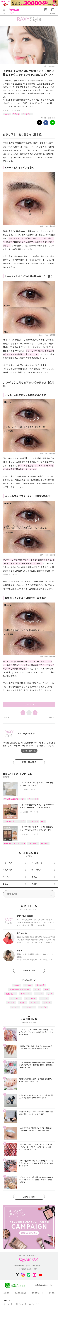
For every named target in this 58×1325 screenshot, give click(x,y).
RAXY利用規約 (19, 1266)
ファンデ (15, 1007)
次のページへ (29, 704)
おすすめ (28, 985)
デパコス (47, 1003)
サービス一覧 (8, 1304)
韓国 (46, 989)
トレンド (39, 994)
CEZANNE (44, 843)
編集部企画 (40, 985)
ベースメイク (37, 862)
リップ (50, 994)
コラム (5, 884)
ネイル (34, 876)
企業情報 (6, 1293)
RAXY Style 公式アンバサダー (14, 799)
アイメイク (16, 110)
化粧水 (22, 1003)
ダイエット (34, 1003)
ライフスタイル (29, 1007)
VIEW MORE (29, 970)
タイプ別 (43, 1007)
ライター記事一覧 (29, 751)
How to (7, 114)
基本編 (37, 989)
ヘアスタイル (15, 998)
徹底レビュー (10, 994)
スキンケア (7, 862)
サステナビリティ (34, 1304)
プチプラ (44, 998)
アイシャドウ (33, 799)
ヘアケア (6, 876)
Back (6, 717)
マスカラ (16, 114)
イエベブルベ (30, 998)
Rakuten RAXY (14, 11)
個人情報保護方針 (20, 1293)
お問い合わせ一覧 (20, 1304)
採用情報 (51, 1293)
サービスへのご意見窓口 (34, 1266)
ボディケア (36, 869)
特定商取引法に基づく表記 (28, 1269)
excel (43, 821)
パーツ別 (11, 1003)
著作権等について (37, 1293)
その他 (34, 884)
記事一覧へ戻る (29, 762)
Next (51, 717)
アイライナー (27, 114)
